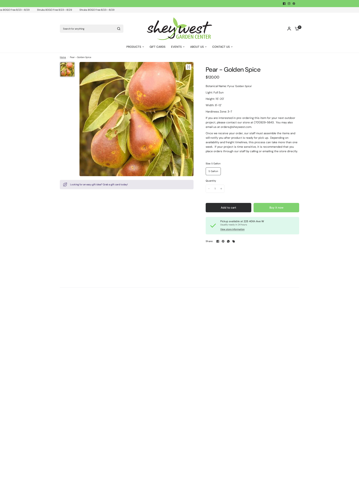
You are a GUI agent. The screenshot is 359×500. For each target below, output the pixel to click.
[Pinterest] (294, 3)
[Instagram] (289, 3)
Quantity (211, 180)
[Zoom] (188, 67)
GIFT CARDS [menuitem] (157, 47)
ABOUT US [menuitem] (197, 47)
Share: (209, 241)
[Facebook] (284, 3)
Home (63, 57)
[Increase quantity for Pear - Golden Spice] (221, 189)
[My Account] (289, 29)
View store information (232, 229)
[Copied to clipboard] (233, 241)
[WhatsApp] (228, 241)
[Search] (118, 29)
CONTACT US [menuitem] (221, 47)
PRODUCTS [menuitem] (133, 47)
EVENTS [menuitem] (176, 47)
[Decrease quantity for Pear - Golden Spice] (209, 189)
